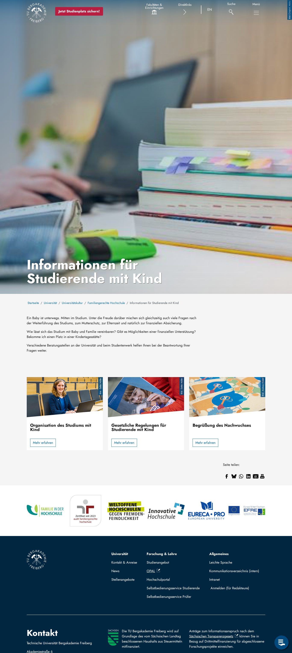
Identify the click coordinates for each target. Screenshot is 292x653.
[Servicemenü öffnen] (281, 642)
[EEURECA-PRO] (206, 510)
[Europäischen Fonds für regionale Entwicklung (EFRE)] (246, 510)
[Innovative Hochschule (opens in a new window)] (166, 510)
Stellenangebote (122, 579)
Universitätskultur (72, 303)
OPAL (151, 571)
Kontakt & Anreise (124, 562)
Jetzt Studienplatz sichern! (79, 11)
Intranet (214, 579)
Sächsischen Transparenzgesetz (211, 636)
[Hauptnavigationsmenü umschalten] (256, 13)
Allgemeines (219, 553)
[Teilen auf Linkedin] (248, 476)
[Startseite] (36, 13)
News (115, 571)
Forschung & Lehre (162, 553)
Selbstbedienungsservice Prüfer (169, 596)
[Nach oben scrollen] (281, 625)
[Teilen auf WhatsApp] (241, 476)
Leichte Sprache (220, 562)
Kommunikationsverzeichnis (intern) (234, 571)
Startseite (33, 303)
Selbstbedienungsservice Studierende (173, 588)
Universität (50, 303)
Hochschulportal (158, 579)
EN (209, 9)
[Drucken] (262, 476)
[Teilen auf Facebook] (226, 476)
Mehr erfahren (43, 442)
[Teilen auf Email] (255, 476)
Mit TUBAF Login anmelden (236, 588)
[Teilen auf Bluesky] (234, 476)
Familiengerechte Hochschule (106, 303)
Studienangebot (158, 562)
